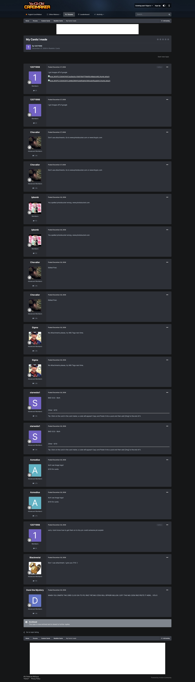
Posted (57, 67)
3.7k (35, 483)
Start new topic (163, 57)
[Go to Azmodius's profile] (35, 470)
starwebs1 (35, 392)
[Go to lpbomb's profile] (35, 208)
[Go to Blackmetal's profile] (35, 568)
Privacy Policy (35, 679)
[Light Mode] (169, 5)
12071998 (38, 46)
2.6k (35, 351)
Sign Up (157, 6)
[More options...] (167, 67)
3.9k (35, 155)
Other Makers (54, 14)
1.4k (35, 613)
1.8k (35, 416)
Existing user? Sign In (144, 6)
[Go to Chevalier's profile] (35, 143)
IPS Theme (27, 676)
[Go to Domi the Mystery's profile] (35, 600)
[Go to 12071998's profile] (28, 47)
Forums (70, 14)
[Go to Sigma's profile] (35, 338)
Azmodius (35, 460)
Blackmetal (35, 557)
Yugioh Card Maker (35, 14)
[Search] (169, 14)
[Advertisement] (97, 29)
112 (35, 221)
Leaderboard (84, 14)
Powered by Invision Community (161, 677)
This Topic (161, 14)
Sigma (35, 327)
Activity (99, 14)
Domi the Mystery (35, 590)
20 (36, 90)
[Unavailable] (78, 76)
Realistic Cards (54, 48)
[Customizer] (164, 5)
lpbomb (35, 197)
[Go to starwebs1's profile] (35, 403)
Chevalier (35, 132)
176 (35, 581)
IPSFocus (36, 676)
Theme (26, 679)
